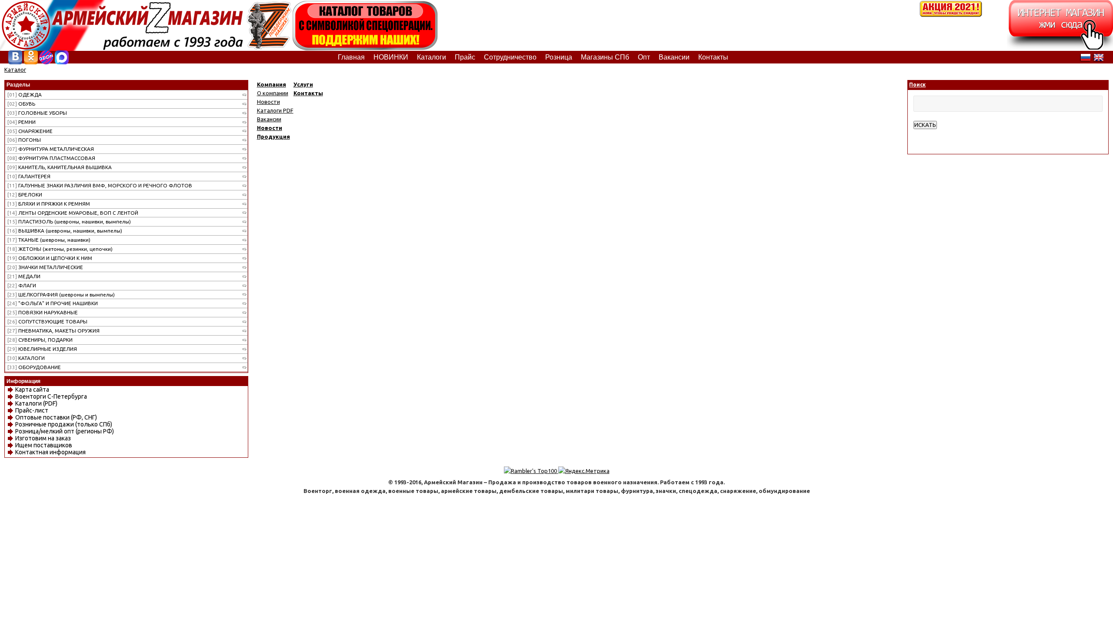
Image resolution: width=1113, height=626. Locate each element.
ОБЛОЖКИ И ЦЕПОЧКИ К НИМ (49, 258)
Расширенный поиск (940, 133)
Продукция (273, 136)
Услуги (303, 84)
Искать (925, 125)
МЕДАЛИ (23, 276)
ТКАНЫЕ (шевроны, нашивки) (48, 240)
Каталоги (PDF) (36, 403)
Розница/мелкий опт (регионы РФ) (64, 431)
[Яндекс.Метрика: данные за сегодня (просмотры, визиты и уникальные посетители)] (584, 470)
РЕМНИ (21, 122)
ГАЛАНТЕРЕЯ (28, 176)
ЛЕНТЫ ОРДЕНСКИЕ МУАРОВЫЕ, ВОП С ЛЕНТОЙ (72, 213)
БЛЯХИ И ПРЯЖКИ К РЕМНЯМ (48, 203)
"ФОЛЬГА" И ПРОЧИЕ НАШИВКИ (52, 303)
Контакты (308, 93)
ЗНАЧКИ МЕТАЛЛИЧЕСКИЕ (45, 267)
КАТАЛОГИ (26, 358)
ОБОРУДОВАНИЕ (34, 367)
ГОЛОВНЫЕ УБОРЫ (37, 113)
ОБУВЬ (21, 104)
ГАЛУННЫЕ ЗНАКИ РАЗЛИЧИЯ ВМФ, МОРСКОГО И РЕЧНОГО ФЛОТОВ (99, 185)
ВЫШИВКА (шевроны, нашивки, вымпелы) (64, 230)
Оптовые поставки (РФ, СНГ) (56, 417)
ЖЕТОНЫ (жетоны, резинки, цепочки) (60, 249)
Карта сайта (32, 389)
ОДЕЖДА (24, 94)
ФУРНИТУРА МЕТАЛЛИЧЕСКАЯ (50, 149)
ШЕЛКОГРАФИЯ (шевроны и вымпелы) (61, 294)
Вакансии (269, 119)
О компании (272, 93)
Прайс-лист (31, 410)
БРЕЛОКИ (24, 194)
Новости (268, 102)
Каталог (15, 70)
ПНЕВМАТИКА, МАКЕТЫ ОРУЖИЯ (53, 330)
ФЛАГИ (21, 285)
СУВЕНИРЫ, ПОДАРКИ (40, 340)
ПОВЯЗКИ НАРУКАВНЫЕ (42, 312)
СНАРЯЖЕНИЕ (30, 131)
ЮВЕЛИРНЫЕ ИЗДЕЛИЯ (42, 349)
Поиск (917, 84)
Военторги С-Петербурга (51, 396)
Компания (271, 84)
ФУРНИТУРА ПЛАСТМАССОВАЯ (51, 158)
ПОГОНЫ (24, 140)
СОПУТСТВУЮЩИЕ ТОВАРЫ (47, 321)
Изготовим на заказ (43, 438)
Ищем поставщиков (43, 445)
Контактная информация (50, 452)
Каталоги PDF (275, 110)
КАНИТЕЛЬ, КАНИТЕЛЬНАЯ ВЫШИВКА (59, 167)
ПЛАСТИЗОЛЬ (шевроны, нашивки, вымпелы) (69, 221)
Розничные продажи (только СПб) (63, 424)
